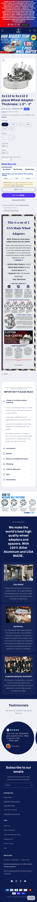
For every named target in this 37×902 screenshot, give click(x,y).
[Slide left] (14, 756)
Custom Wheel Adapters (16, 896)
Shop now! (25, 25)
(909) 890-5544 (9, 805)
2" (20, 124)
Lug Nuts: (5, 143)
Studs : (4, 150)
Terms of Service (9, 830)
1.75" (13, 124)
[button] (2, 30)
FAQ (5, 848)
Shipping (4, 111)
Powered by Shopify (25, 896)
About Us (7, 826)
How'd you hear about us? (11, 157)
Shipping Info (8, 839)
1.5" (5, 124)
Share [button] (6, 374)
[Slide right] (23, 756)
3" (12, 129)
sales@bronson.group (12, 801)
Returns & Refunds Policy (12, 834)
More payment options (18, 200)
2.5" (5, 129)
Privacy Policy (8, 843)
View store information (11, 210)
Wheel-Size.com (9, 164)
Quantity (4, 133)
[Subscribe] (31, 785)
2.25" (28, 124)
